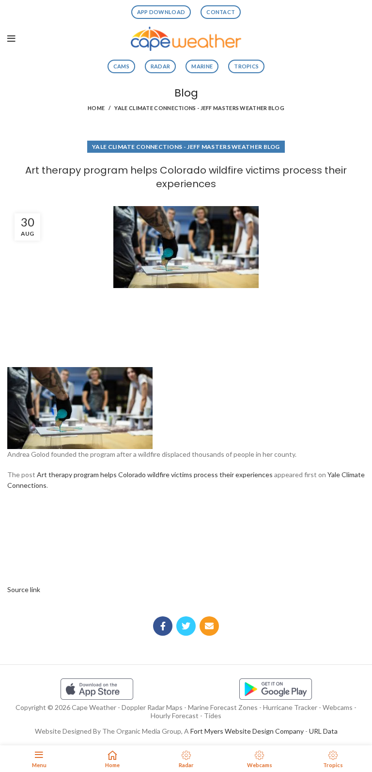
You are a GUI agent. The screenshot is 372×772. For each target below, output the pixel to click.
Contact (220, 12)
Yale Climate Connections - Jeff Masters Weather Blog (199, 108)
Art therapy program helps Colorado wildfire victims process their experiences (155, 474)
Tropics (246, 66)
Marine (202, 66)
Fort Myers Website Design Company (247, 731)
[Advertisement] (186, 324)
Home (96, 108)
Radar (160, 66)
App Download (161, 12)
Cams (121, 66)
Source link (23, 589)
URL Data (323, 731)
